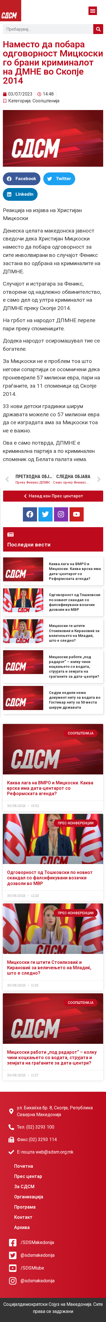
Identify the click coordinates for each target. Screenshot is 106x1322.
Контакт (23, 1217)
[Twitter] (45, 514)
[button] (92, 11)
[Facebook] (30, 514)
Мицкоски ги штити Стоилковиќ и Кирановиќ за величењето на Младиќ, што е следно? (49, 968)
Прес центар (28, 1176)
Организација (28, 1196)
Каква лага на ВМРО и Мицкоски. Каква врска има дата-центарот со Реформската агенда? (50, 788)
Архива (22, 1227)
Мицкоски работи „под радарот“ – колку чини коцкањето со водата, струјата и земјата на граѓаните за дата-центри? (74, 667)
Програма (25, 1207)
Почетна (23, 1166)
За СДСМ (24, 1186)
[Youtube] (77, 514)
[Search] (98, 29)
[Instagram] (61, 514)
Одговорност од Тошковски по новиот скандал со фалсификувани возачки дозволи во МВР (50, 878)
